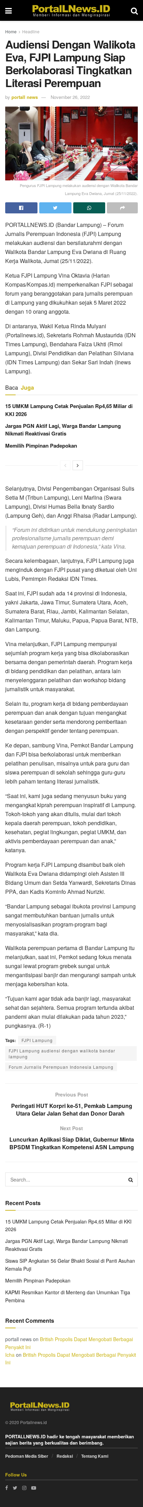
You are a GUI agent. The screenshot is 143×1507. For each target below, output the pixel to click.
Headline (31, 31)
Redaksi (65, 1456)
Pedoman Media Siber (26, 1456)
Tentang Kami (94, 1456)
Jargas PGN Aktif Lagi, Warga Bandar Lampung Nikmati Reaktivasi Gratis (63, 429)
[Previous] (65, 465)
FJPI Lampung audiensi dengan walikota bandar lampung (62, 1053)
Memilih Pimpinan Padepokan (41, 445)
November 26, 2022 (70, 97)
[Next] (78, 465)
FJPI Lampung (37, 1040)
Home (11, 31)
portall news (24, 97)
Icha (10, 1354)
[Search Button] (131, 1179)
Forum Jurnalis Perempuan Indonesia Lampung (61, 1067)
